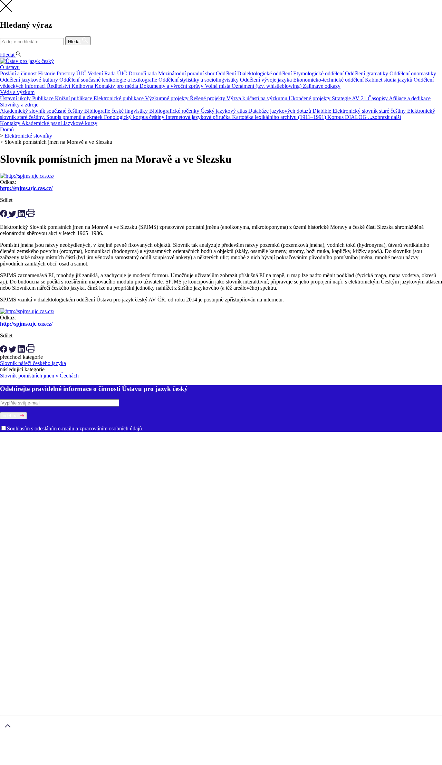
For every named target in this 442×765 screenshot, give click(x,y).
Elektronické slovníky (28, 136)
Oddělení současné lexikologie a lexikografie (108, 80)
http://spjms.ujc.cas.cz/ (26, 188)
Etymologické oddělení (319, 73)
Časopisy (378, 98)
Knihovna (83, 86)
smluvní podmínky (174, 750)
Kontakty (10, 123)
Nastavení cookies (34, 530)
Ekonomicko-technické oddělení (329, 80)
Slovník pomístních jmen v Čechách (39, 376)
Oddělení (226, 73)
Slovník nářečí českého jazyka (33, 363)
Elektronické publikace (119, 98)
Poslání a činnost (19, 73)
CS (5, 48)
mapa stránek (14, 762)
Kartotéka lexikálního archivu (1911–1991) (279, 117)
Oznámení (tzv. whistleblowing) (267, 86)
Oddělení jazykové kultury (29, 80)
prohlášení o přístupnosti (91, 762)
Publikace (43, 98)
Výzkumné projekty (167, 98)
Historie (47, 73)
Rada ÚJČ (116, 73)
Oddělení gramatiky (367, 73)
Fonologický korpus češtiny (135, 117)
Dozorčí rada (143, 73)
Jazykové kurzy (80, 123)
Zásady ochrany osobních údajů (113, 750)
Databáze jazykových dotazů (280, 111)
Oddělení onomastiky (413, 73)
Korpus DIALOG (347, 117)
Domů (7, 129)
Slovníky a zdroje (19, 105)
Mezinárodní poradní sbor (187, 73)
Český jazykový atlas (224, 111)
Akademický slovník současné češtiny (42, 111)
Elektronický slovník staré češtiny (370, 111)
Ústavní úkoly (16, 98)
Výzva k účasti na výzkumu (258, 98)
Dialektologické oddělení (265, 73)
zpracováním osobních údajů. (111, 428)
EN (16, 48)
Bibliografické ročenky (175, 111)
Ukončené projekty (310, 98)
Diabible (323, 111)
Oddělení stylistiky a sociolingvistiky (199, 80)
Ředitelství (59, 86)
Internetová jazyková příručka (199, 117)
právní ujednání (47, 762)
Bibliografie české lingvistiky (116, 111)
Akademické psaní (42, 123)
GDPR (21, 523)
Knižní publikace (74, 98)
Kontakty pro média (117, 86)
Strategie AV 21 (350, 98)
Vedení (96, 73)
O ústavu (10, 67)
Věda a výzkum (17, 92)
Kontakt (22, 536)
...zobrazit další (384, 117)
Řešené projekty (208, 98)
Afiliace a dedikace (410, 98)
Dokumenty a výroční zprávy (172, 86)
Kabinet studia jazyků (389, 80)
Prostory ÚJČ (72, 73)
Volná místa (218, 86)
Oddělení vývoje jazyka (266, 80)
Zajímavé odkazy (321, 86)
